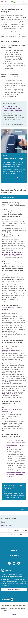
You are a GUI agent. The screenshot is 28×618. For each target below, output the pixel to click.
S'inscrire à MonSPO (14, 589)
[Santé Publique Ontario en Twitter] (18, 563)
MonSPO (8, 570)
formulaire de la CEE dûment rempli (15, 446)
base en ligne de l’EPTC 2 (10, 307)
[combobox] (14, 197)
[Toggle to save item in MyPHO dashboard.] (25, 102)
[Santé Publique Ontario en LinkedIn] (9, 563)
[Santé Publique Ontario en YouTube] (14, 563)
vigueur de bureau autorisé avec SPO (13, 222)
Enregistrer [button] (6, 534)
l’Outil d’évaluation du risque (11, 350)
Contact (14, 546)
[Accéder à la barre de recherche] (5, 2)
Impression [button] (24, 534)
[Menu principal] (1, 2)
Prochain (22, 509)
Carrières (14, 550)
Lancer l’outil (14, 178)
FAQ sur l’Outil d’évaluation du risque (13, 394)
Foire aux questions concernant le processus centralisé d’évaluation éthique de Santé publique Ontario (12, 254)
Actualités (14, 541)
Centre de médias (14, 555)
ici (8, 610)
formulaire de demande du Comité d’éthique (12, 410)
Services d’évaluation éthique (12, 10)
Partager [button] (14, 534)
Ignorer (14, 614)
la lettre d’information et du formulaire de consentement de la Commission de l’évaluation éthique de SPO (15, 473)
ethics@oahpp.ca (8, 232)
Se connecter (23, 2)
